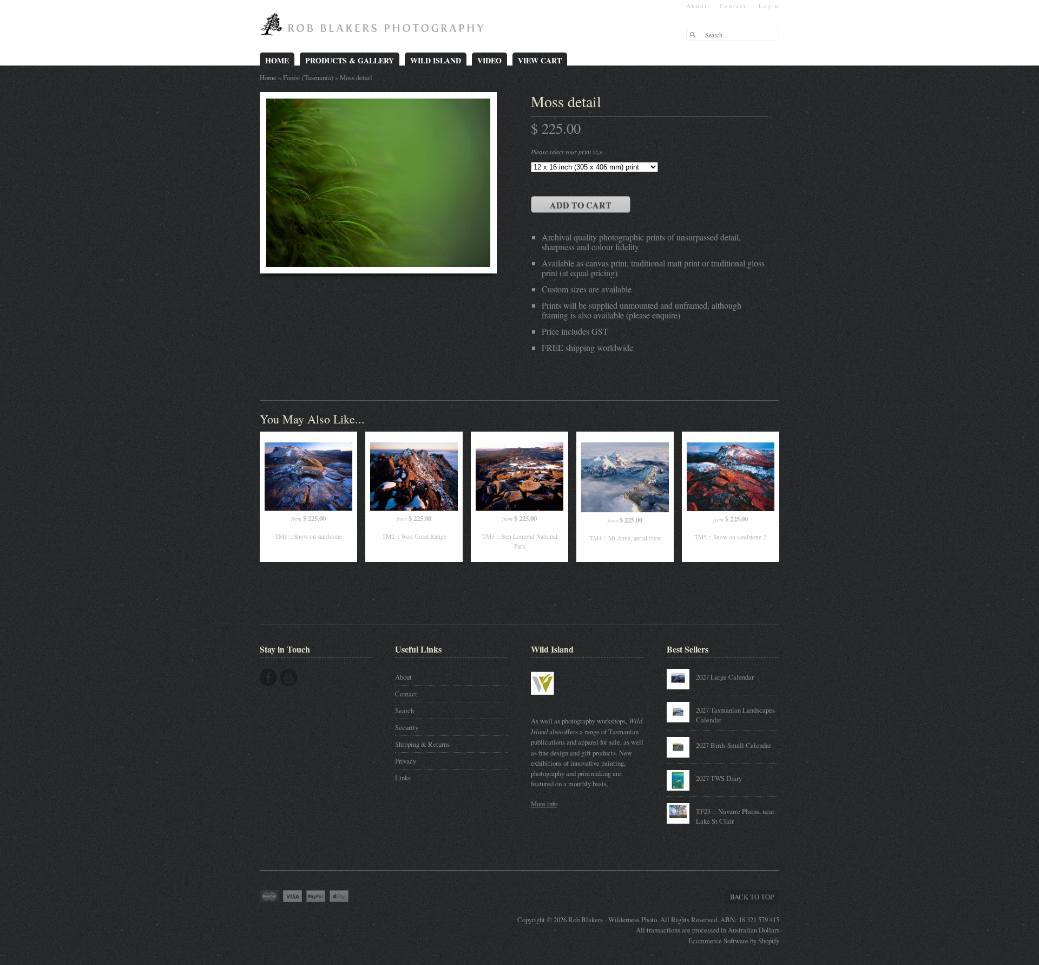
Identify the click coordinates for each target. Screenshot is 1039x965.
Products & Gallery (349, 60)
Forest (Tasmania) (308, 77)
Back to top (752, 897)
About (696, 6)
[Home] (375, 28)
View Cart (540, 60)
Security (406, 727)
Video (489, 60)
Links (403, 778)
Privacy (405, 761)
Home (277, 60)
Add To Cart (580, 205)
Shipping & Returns (422, 744)
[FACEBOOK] (268, 677)
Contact (733, 6)
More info (544, 803)
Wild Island (435, 60)
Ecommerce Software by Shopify (733, 941)
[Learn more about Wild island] (558, 700)
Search (404, 710)
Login (769, 6)
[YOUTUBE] (289, 677)
